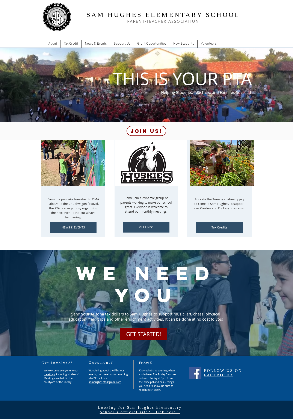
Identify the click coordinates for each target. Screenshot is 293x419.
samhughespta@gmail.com (105, 382)
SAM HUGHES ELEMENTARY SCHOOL (163, 14)
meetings (49, 374)
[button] (52, 44)
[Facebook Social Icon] (195, 373)
